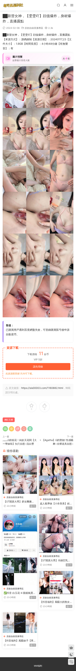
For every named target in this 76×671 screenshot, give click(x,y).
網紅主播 (8, 419)
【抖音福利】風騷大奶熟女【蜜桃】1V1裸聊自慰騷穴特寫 (55, 602)
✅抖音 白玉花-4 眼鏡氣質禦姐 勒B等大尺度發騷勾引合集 (20, 593)
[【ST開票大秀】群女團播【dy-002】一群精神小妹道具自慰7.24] (20, 474)
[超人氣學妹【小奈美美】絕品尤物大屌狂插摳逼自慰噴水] (56, 475)
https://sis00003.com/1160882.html (42, 387)
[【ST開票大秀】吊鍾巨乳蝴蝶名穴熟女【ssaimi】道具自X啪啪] (56, 533)
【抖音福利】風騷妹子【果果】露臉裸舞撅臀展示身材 (18, 640)
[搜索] (58, 5)
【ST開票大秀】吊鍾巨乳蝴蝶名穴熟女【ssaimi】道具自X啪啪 (56, 560)
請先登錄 (38, 366)
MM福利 (38, 665)
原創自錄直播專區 (34, 28)
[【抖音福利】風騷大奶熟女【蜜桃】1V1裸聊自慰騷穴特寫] (56, 582)
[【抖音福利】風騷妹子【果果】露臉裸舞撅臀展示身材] (20, 622)
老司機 (13, 5)
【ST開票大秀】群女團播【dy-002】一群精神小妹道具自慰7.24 (20, 501)
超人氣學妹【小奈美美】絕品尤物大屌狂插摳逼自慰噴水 (56, 503)
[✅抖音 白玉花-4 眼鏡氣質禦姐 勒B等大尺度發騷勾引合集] (20, 549)
